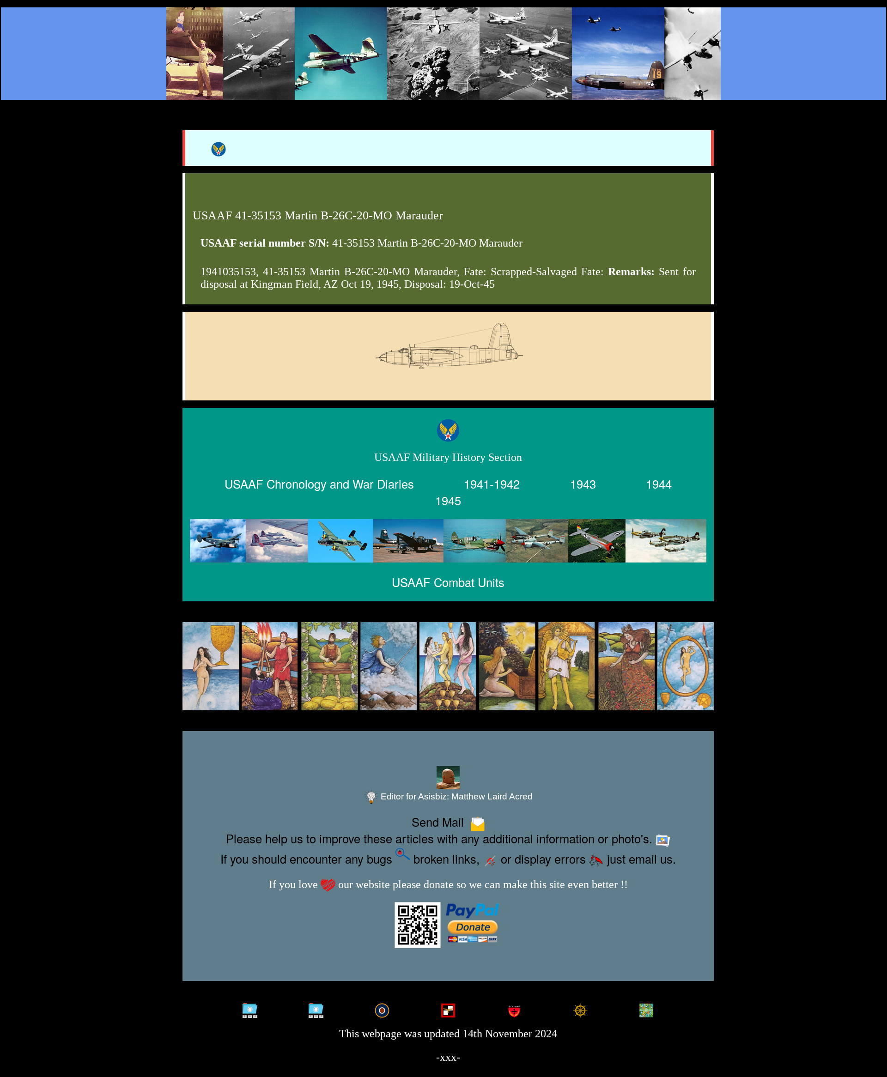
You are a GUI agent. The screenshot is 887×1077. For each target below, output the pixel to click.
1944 (659, 483)
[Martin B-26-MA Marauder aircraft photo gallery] (448, 369)
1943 (583, 483)
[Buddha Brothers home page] (580, 1008)
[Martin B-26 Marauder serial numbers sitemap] (250, 1008)
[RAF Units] (382, 1008)
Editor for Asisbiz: (455, 796)
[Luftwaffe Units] (448, 1008)
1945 (448, 499)
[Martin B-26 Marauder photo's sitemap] (316, 1008)
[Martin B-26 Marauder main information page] (443, 53)
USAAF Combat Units (448, 582)
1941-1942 (492, 483)
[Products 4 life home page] (646, 1008)
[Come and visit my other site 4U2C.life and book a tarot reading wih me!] (448, 667)
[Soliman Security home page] (514, 1008)
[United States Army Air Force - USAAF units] (448, 540)
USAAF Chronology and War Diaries (319, 483)
